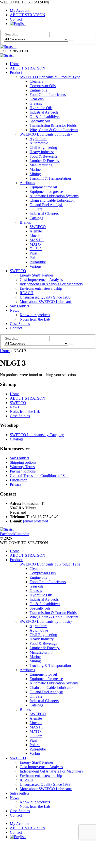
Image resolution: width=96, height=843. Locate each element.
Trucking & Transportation (50, 178)
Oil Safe (36, 209)
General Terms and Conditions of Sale (39, 475)
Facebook (7, 534)
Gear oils (37, 99)
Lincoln (36, 235)
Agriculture (38, 139)
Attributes (27, 183)
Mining (35, 174)
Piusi (33, 253)
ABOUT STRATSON (27, 15)
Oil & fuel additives (45, 117)
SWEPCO (38, 227)
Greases (36, 103)
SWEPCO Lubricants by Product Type (50, 77)
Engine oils (38, 90)
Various (35, 266)
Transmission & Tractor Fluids (53, 125)
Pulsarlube (38, 262)
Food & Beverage (43, 156)
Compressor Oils (43, 86)
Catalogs (36, 218)
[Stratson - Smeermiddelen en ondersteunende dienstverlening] (8, 47)
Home (14, 64)
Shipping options (23, 462)
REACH (26, 293)
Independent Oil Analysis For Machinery (51, 284)
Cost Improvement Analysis (41, 279)
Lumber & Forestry (45, 161)
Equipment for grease (46, 191)
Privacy (16, 484)
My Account (19, 10)
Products (16, 72)
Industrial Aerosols (44, 112)
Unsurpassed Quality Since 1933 (45, 297)
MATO (35, 244)
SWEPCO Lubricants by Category (37, 435)
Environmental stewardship (41, 288)
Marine (35, 169)
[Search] (71, 40)
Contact (16, 19)
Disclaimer (18, 480)
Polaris (35, 257)
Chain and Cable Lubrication (52, 200)
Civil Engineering (43, 147)
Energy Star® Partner (36, 275)
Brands (25, 222)
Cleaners (36, 81)
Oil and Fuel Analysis (46, 205)
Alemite (36, 231)
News (14, 310)
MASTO (37, 240)
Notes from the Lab (35, 319)
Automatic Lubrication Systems (54, 196)
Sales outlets (19, 306)
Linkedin (22, 534)
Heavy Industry (42, 152)
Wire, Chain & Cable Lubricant (54, 130)
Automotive (39, 143)
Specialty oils (40, 121)
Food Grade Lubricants (48, 94)
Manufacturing (41, 165)
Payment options (23, 471)
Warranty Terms (22, 467)
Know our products (35, 315)
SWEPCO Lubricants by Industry (46, 134)
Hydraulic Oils (41, 108)
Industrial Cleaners (44, 213)
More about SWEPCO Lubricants (46, 302)
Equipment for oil (43, 187)
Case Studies (20, 324)
